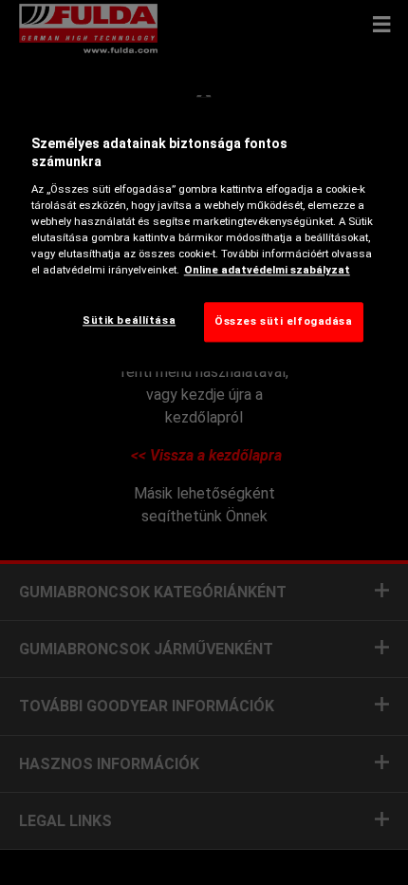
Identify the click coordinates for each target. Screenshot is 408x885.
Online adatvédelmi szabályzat (267, 270)
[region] (204, 234)
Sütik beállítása (129, 321)
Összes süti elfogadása (283, 322)
